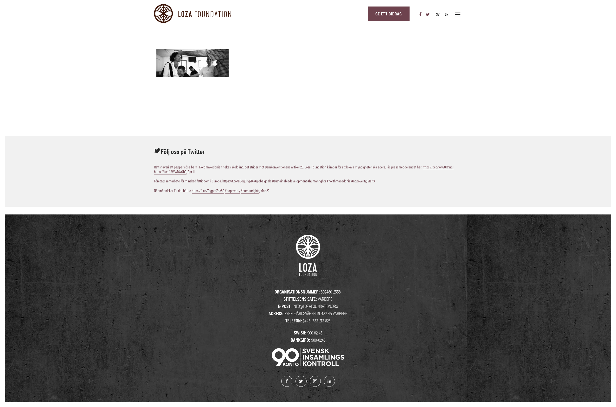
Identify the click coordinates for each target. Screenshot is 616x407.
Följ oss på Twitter (183, 151)
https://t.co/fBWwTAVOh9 (170, 171)
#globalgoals (262, 181)
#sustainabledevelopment (289, 181)
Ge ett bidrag (388, 14)
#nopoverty (358, 181)
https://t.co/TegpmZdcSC (208, 190)
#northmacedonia (339, 181)
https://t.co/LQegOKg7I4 (238, 181)
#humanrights (317, 181)
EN (447, 14)
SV (438, 14)
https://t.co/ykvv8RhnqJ (438, 167)
